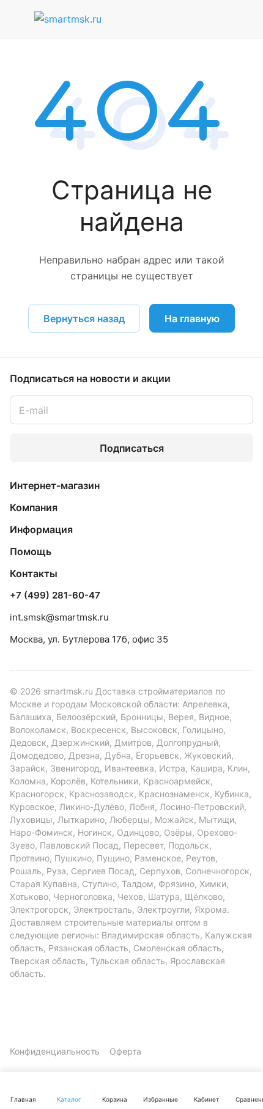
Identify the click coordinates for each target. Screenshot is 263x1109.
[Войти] (215, 19)
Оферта (125, 1051)
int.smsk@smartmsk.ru (59, 617)
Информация (41, 529)
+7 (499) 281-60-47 (55, 595)
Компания (33, 507)
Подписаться (132, 448)
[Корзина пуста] (243, 19)
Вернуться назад (84, 318)
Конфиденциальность (55, 1051)
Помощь (30, 551)
